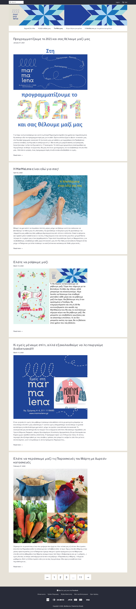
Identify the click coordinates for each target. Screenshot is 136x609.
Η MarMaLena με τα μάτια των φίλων (98, 28)
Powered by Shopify (77, 606)
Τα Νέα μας (58, 28)
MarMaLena (67, 606)
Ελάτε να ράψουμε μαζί (30, 262)
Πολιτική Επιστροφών (81, 594)
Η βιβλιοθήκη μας (44, 28)
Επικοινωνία (41, 594)
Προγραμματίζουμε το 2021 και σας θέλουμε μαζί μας (51, 39)
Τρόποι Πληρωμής (53, 594)
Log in (118, 2)
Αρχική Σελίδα (29, 28)
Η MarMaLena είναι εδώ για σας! (36, 169)
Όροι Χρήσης (94, 594)
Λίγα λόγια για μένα (74, 28)
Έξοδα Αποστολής (66, 594)
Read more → (18, 155)
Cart (126, 2)
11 (80, 577)
